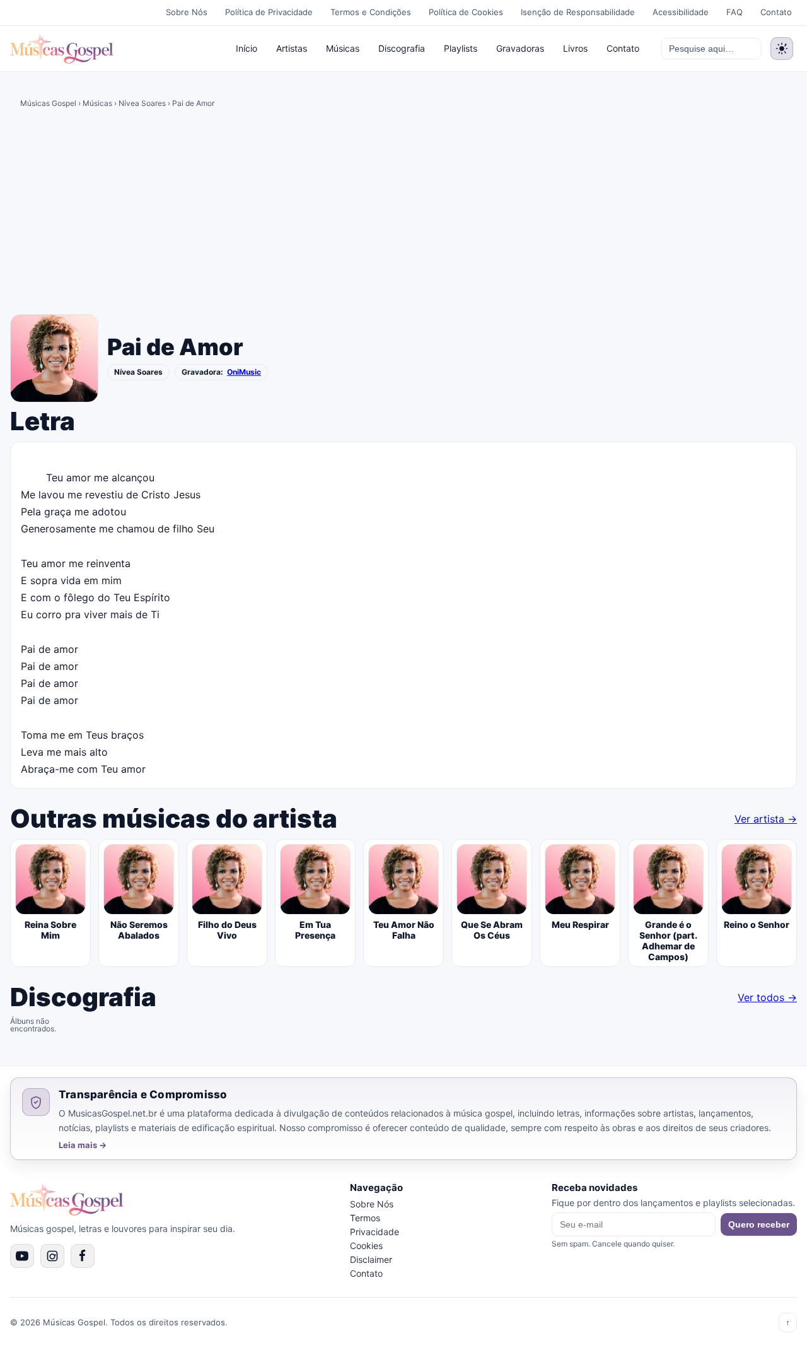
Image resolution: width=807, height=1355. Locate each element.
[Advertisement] (403, 215)
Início (246, 48)
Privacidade (374, 1231)
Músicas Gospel (48, 103)
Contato (776, 12)
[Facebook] (83, 1256)
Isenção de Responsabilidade (578, 12)
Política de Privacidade (269, 12)
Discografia (401, 48)
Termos (365, 1217)
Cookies (366, 1245)
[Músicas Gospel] (61, 48)
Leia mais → (83, 1145)
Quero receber (758, 1224)
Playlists (460, 48)
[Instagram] (52, 1256)
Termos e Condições (370, 12)
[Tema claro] (781, 48)
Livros (575, 48)
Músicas (342, 48)
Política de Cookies (466, 12)
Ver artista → (765, 819)
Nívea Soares (142, 103)
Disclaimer (371, 1259)
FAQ (734, 12)
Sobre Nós (186, 12)
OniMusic (244, 372)
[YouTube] (22, 1256)
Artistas (291, 48)
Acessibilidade (681, 12)
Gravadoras (520, 48)
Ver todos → (767, 997)
